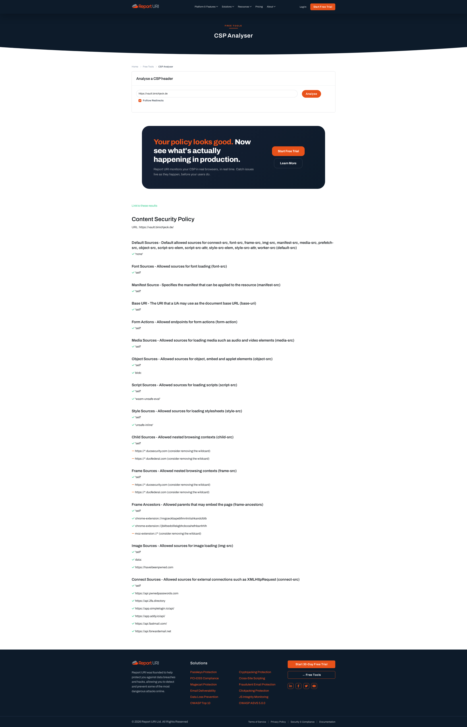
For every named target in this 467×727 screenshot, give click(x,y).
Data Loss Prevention (204, 696)
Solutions (227, 6)
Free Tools (148, 66)
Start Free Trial (322, 6)
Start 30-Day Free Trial (312, 664)
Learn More (288, 163)
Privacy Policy (278, 722)
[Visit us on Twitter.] (306, 686)
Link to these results (144, 205)
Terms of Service (257, 722)
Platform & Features (205, 6)
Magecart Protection (203, 684)
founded (158, 672)
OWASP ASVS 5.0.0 (252, 703)
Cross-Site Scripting (252, 678)
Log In (303, 7)
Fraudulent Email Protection (257, 684)
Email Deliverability (203, 690)
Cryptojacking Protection (255, 672)
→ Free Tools (311, 674)
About (270, 6)
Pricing (259, 6)
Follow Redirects (153, 100)
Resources (243, 6)
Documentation (327, 722)
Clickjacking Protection (254, 690)
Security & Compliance (302, 722)
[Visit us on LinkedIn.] (291, 686)
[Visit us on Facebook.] (298, 686)
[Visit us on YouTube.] (314, 686)
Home (135, 66)
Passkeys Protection (203, 672)
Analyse (311, 93)
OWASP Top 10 (200, 703)
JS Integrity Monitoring (253, 696)
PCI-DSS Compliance (204, 678)
